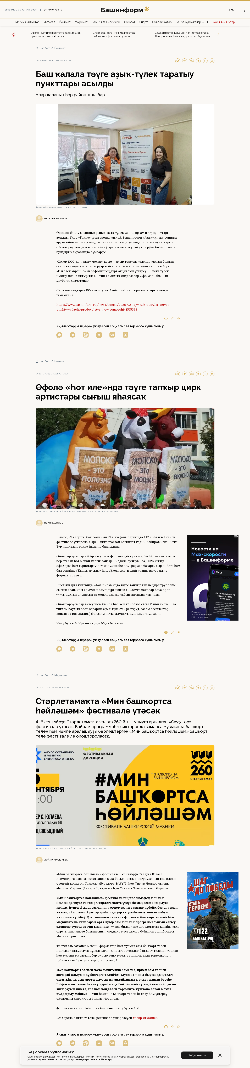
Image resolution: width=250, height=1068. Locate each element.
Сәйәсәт (129, 22)
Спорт (143, 22)
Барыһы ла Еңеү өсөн (106, 22)
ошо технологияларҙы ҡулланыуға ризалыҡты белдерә (77, 1059)
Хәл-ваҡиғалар (162, 22)
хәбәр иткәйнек (145, 1018)
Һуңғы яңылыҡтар (223, 22)
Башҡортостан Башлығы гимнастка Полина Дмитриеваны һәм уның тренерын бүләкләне (183, 34)
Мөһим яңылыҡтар (27, 22)
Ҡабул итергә (197, 1055)
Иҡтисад (49, 22)
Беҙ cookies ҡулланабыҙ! (50, 1052)
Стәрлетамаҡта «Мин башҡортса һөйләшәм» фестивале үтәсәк (114, 34)
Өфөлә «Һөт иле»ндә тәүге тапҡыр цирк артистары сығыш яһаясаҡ (56, 34)
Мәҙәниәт (81, 22)
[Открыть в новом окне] (59, 335)
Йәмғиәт (65, 22)
